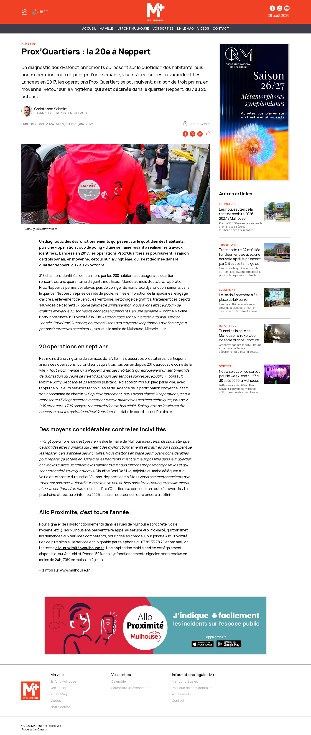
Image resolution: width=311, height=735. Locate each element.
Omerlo (42, 729)
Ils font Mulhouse (63, 681)
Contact (221, 28)
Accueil (89, 28)
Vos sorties (163, 28)
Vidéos (203, 28)
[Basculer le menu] (24, 12)
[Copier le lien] (207, 134)
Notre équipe (61, 707)
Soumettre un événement (130, 688)
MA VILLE (106, 28)
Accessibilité (181, 694)
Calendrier (119, 681)
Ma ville (57, 674)
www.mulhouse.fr (75, 570)
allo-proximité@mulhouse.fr (79, 547)
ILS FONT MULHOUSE (133, 28)
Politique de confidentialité (192, 688)
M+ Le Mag (185, 28)
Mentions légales (185, 681)
